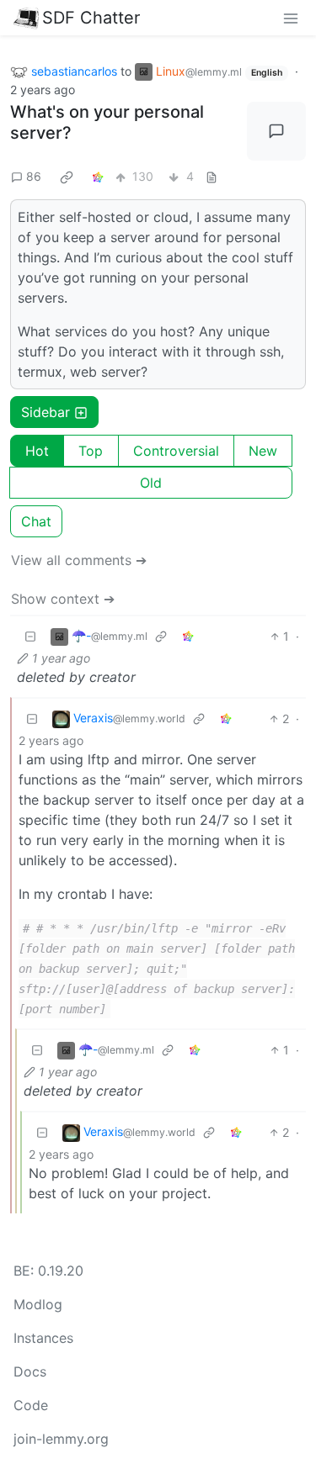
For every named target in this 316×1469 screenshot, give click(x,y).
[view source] (211, 176)
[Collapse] (30, 636)
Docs (29, 1371)
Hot (37, 450)
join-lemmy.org (61, 1438)
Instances (43, 1337)
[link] (66, 177)
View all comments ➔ (79, 560)
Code (30, 1405)
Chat (36, 521)
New (263, 450)
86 (33, 176)
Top (90, 450)
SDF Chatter (91, 18)
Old (151, 482)
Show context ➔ (63, 598)
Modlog (37, 1304)
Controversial (176, 450)
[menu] (291, 17)
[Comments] (276, 131)
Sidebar (45, 412)
